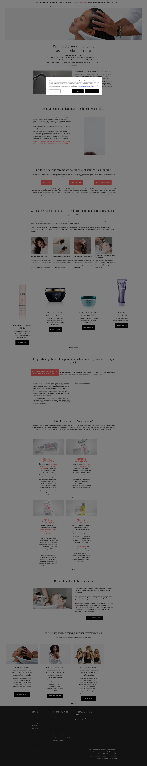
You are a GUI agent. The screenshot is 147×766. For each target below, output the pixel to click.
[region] (74, 86)
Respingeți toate (78, 91)
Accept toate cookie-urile (92, 91)
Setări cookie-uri (55, 91)
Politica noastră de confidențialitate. (86, 86)
